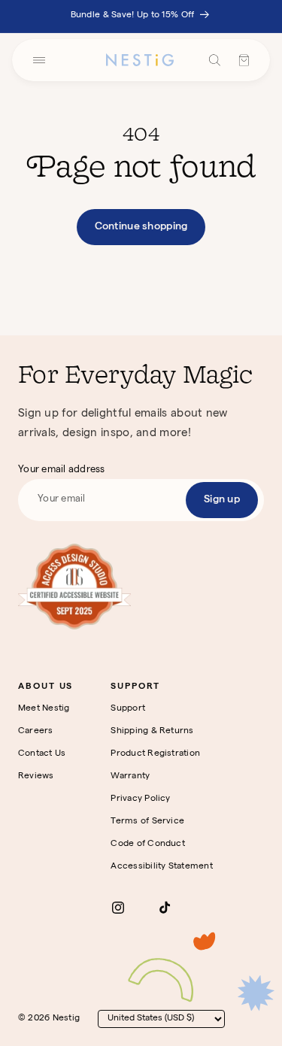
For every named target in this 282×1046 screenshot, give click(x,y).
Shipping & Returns (152, 731)
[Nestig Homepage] (140, 60)
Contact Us (41, 754)
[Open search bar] (214, 60)
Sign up (222, 500)
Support (128, 709)
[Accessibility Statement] (74, 586)
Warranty (130, 776)
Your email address (61, 470)
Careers (35, 731)
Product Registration (155, 754)
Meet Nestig (44, 709)
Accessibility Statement (162, 867)
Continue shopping (141, 227)
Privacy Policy (140, 799)
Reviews (36, 776)
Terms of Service (147, 821)
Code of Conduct (148, 844)
